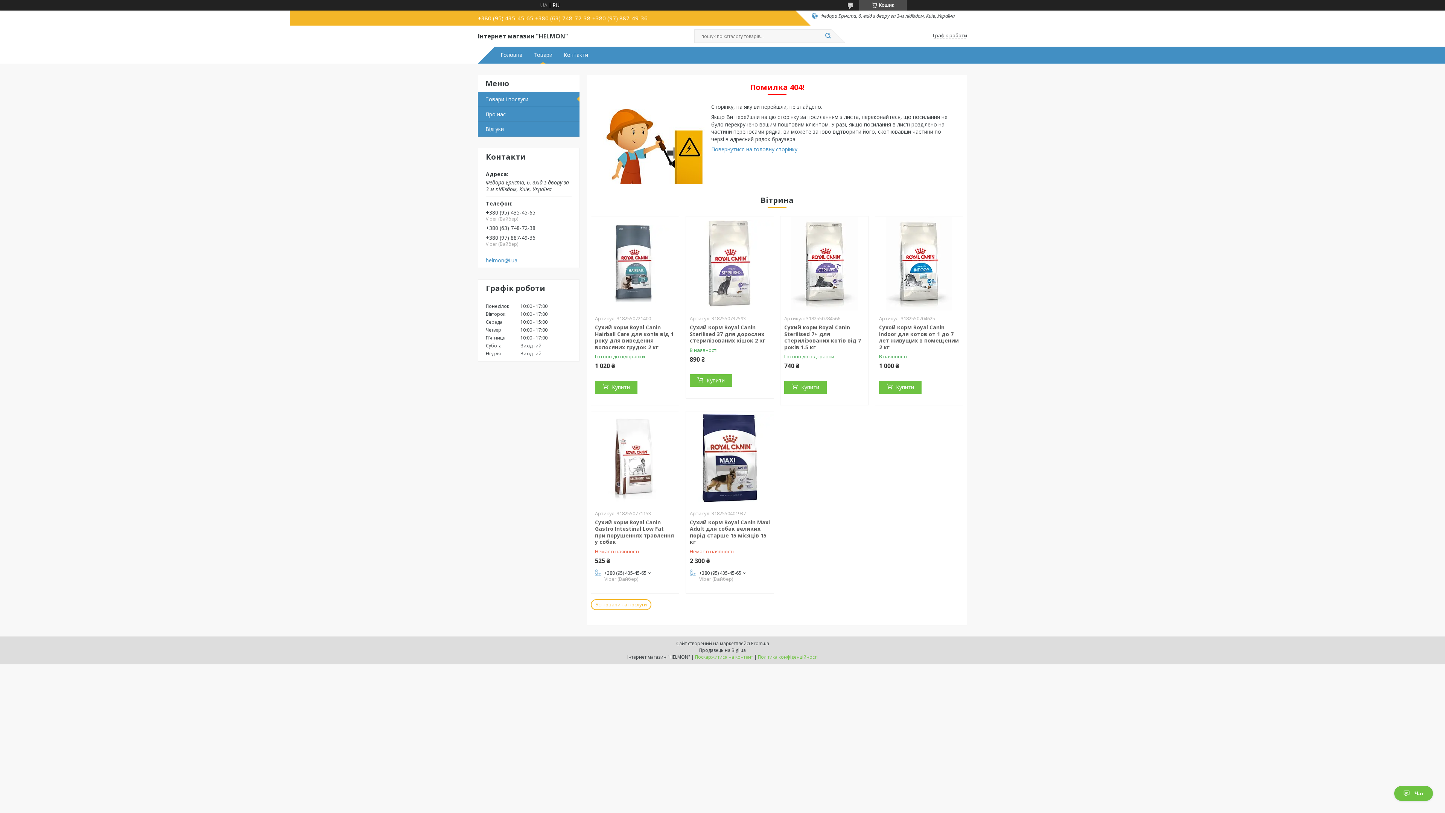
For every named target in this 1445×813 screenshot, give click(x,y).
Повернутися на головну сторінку (754, 149)
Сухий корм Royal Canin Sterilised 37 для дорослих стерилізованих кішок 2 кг (727, 334)
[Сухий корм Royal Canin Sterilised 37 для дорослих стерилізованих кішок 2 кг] (730, 263)
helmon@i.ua (501, 260)
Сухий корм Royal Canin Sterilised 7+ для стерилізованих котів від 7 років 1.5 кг (822, 337)
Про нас (495, 114)
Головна (511, 55)
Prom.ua (760, 643)
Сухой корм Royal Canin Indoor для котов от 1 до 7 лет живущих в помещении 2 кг (919, 337)
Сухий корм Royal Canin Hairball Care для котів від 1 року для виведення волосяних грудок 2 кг (634, 337)
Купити (621, 387)
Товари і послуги (506, 99)
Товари (543, 55)
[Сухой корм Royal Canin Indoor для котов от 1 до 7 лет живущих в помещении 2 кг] (919, 263)
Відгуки (494, 128)
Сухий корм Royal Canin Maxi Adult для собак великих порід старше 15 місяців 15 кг (730, 532)
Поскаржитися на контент (724, 657)
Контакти (576, 55)
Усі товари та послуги (621, 604)
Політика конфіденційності (788, 657)
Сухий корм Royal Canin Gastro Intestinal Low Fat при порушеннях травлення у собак (634, 532)
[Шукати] (827, 36)
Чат (1419, 793)
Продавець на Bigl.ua (722, 650)
